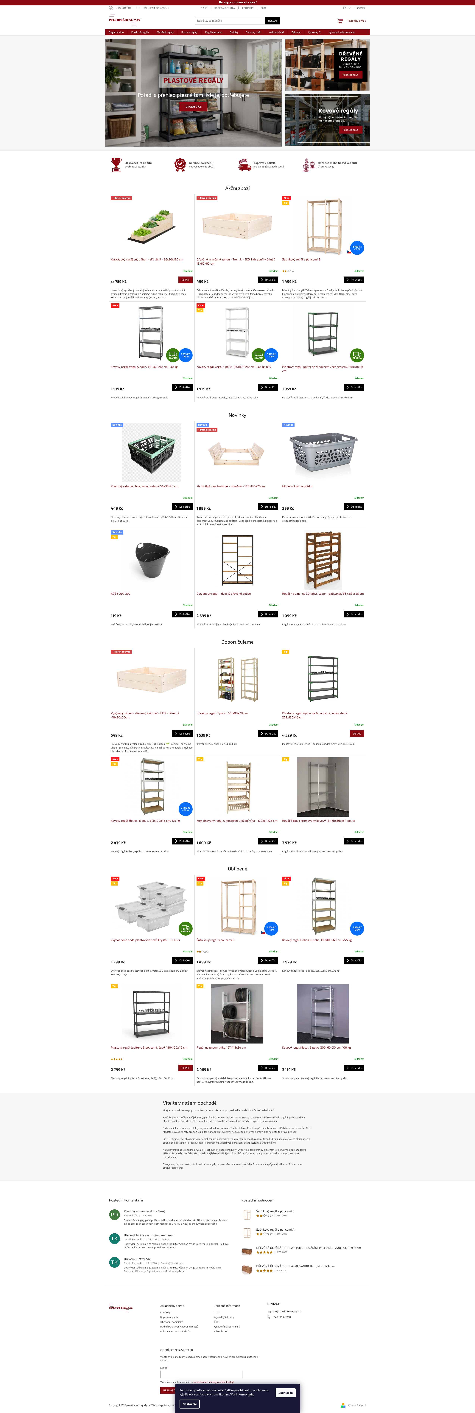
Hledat (272, 20)
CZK (345, 8)
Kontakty (247, 8)
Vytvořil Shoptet (357, 1405)
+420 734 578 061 (281, 1317)
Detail (185, 279)
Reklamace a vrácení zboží (175, 1331)
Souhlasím (285, 1393)
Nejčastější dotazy (224, 1317)
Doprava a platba (224, 8)
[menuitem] (116, 32)
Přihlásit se (171, 1390)
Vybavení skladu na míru (227, 1327)
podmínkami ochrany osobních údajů (214, 1382)
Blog (264, 8)
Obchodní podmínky (171, 1322)
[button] (110, 92)
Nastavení (190, 1404)
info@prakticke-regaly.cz (286, 1311)
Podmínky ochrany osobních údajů (179, 1327)
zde (251, 1394)
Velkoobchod (221, 1331)
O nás (204, 8)
